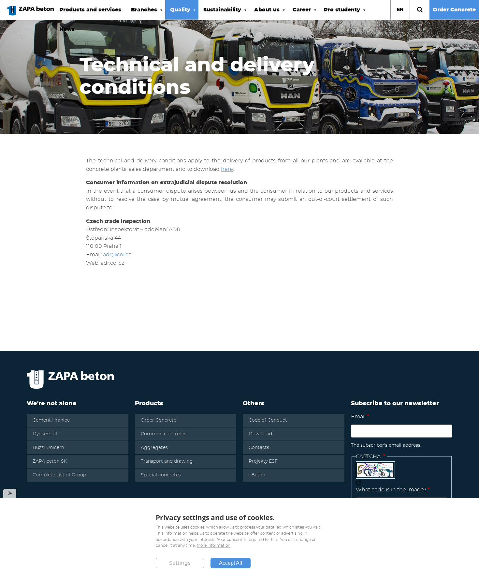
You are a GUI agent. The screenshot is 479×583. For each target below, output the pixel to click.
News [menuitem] (67, 29)
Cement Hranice (51, 420)
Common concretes (163, 434)
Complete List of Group (59, 475)
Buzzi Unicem (48, 447)
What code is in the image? (391, 489)
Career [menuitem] (299, 13)
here (227, 169)
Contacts (259, 447)
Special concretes (161, 475)
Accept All (230, 563)
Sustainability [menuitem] (219, 13)
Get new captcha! (358, 483)
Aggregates (154, 447)
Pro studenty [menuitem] (339, 13)
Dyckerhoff (45, 434)
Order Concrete (454, 9)
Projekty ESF (263, 461)
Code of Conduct (268, 420)
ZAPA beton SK (50, 461)
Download (260, 434)
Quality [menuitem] (177, 13)
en (400, 9)
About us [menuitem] (264, 13)
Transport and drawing (167, 461)
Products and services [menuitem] (90, 9)
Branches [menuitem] (141, 13)
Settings (180, 563)
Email (358, 416)
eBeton (257, 475)
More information (213, 546)
